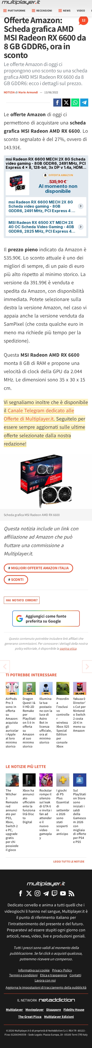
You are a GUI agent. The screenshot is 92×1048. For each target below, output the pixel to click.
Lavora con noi (45, 980)
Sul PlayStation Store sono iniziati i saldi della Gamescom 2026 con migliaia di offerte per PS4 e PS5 (79, 816)
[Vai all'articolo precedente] (87, 667)
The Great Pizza (30, 1016)
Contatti (75, 975)
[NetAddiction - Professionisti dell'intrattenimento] (57, 1000)
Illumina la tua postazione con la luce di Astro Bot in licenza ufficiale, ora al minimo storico (45, 720)
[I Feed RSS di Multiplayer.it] (71, 893)
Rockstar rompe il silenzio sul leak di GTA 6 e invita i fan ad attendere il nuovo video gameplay (45, 814)
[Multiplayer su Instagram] (37, 893)
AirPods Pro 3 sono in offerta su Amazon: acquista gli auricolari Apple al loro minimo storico (12, 722)
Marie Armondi (28, 92)
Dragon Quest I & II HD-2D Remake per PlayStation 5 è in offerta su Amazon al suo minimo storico (29, 722)
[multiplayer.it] (46, 883)
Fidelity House (73, 1009)
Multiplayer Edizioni (59, 1016)
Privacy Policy (62, 970)
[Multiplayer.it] (21, 2)
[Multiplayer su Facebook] (20, 893)
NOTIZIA (9, 92)
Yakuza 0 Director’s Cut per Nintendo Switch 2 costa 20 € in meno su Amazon (79, 714)
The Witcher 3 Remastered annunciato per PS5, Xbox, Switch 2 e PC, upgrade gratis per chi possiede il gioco (12, 820)
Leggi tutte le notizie (68, 861)
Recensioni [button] (44, 10)
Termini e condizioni (23, 975)
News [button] (67, 10)
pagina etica (68, 648)
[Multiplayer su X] (29, 893)
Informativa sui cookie (34, 970)
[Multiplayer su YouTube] (63, 893)
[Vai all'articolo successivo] (4, 667)
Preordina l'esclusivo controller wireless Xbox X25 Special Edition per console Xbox (62, 722)
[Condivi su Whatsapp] (75, 103)
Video (81, 10)
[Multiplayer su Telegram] (46, 893)
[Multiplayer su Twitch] (54, 893)
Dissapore (53, 1009)
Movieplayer (34, 1009)
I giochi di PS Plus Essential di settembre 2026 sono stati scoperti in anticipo (62, 812)
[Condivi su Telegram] (84, 103)
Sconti (16, 579)
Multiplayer (14, 1009)
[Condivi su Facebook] (57, 103)
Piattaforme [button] (16, 10)
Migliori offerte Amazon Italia (38, 567)
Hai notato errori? (22, 600)
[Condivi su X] (66, 103)
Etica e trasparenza (53, 975)
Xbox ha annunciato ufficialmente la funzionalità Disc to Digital (29, 806)
